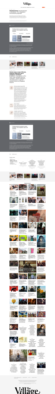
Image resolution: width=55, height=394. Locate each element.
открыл (17, 105)
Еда (30, 7)
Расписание (20, 292)
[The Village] (27, 4)
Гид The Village (20, 216)
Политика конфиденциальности (17, 377)
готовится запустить (16, 95)
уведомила (21, 91)
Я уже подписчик (12, 122)
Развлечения (28, 7)
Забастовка (20, 254)
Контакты (29, 377)
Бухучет (19, 203)
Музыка (10, 330)
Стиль (32, 7)
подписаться (26, 134)
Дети (33, 7)
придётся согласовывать (21, 100)
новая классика (11, 216)
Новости (32, 338)
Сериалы (10, 203)
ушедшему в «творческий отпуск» (17, 88)
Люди (23, 7)
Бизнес (25, 7)
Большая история (30, 215)
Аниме (37, 241)
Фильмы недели (11, 254)
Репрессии (11, 292)
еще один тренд (38, 292)
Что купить (29, 203)
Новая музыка (29, 254)
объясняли (26, 114)
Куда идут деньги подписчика (30, 140)
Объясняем (20, 343)
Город (21, 7)
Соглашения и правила (34, 377)
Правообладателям (25, 377)
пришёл (26, 88)
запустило (15, 94)
